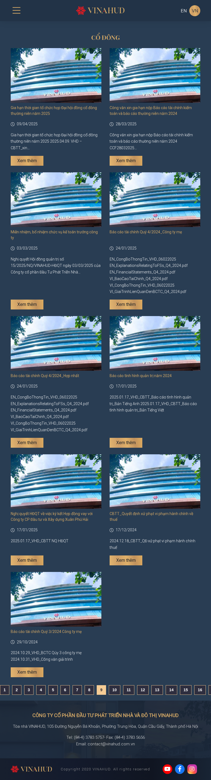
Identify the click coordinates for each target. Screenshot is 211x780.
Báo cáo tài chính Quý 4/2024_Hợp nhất (45, 376)
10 (114, 690)
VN (195, 10)
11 (129, 690)
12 (143, 690)
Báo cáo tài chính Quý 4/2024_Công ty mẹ (146, 232)
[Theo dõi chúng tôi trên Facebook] (180, 769)
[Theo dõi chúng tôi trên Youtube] (167, 769)
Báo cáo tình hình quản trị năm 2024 (141, 376)
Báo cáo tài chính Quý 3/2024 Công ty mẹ (46, 631)
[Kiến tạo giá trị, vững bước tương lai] (31, 769)
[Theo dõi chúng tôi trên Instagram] (192, 769)
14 (171, 690)
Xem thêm (27, 160)
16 (200, 690)
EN (184, 10)
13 (157, 690)
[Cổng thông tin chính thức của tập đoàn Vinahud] (100, 10)
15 (186, 690)
